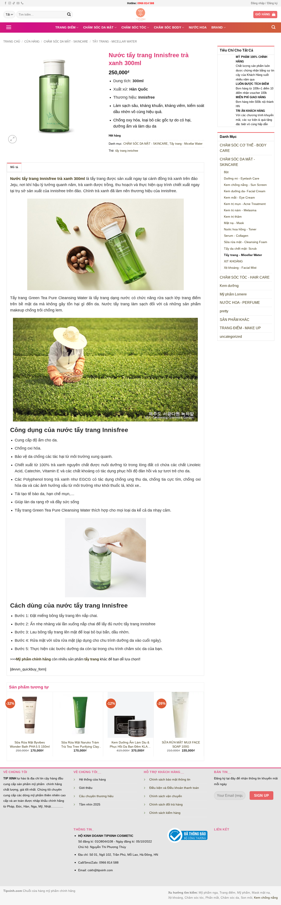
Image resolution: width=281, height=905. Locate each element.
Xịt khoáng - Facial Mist (240, 267)
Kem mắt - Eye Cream (239, 197)
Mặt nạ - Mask (234, 223)
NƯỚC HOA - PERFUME (240, 302)
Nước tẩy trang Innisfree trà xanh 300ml (47, 178)
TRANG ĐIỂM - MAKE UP (240, 328)
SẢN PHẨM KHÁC (234, 320)
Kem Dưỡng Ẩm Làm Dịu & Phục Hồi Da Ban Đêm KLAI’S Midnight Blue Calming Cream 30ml (130, 745)
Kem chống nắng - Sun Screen (245, 185)
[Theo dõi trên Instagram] (9, 3)
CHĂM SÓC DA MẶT (98, 27)
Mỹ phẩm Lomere (233, 294)
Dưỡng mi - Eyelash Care (241, 178)
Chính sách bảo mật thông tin (169, 779)
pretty (224, 311)
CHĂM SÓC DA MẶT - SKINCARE (66, 41)
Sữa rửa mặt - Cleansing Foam (245, 242)
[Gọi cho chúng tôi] (22, 3)
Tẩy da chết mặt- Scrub (240, 248)
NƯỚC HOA (198, 27)
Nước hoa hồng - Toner (240, 229)
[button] (264, 3)
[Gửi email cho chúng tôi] (18, 3)
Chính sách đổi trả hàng (166, 804)
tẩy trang (91, 659)
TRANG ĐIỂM (65, 27)
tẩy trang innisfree (126, 150)
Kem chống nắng (266, 897)
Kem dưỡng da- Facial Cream (244, 191)
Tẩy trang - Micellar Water (114, 41)
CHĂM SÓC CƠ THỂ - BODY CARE (243, 148)
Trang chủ (11, 41)
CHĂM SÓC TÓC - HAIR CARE (245, 277)
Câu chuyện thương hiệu (96, 796)
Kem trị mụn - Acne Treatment (245, 204)
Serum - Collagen (236, 235)
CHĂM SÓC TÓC (133, 27)
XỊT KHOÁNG (233, 261)
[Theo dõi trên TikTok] (14, 3)
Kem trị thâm (233, 216)
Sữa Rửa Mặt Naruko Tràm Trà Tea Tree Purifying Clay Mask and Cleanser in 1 (80, 745)
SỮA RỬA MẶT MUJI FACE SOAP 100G (181, 744)
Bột (226, 172)
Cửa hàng (32, 41)
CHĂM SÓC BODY (167, 27)
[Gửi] (69, 14)
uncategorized (231, 336)
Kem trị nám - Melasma (240, 210)
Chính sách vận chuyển (165, 796)
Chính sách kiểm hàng (164, 812)
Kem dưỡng (229, 286)
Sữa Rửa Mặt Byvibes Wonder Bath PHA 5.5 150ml (30, 744)
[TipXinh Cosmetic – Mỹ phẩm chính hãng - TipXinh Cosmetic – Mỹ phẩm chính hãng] (140, 14)
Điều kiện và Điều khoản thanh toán (174, 787)
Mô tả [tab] (14, 167)
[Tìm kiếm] (273, 27)
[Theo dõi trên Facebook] (5, 3)
